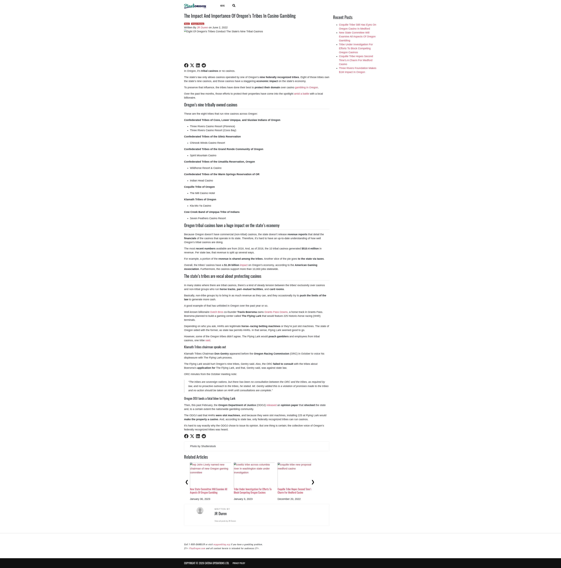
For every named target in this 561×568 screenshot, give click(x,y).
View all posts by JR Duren (225, 521)
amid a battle (301, 93)
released (271, 405)
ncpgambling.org (221, 544)
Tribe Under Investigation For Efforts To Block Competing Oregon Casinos (253, 490)
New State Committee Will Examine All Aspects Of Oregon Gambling (208, 490)
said (207, 340)
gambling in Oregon (306, 87)
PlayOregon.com (197, 548)
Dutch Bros (216, 312)
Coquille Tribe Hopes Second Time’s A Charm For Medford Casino (296, 490)
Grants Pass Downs (276, 312)
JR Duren (202, 27)
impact (244, 265)
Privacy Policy (239, 563)
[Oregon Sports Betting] (198, 5)
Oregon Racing (198, 24)
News (222, 5)
